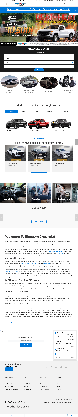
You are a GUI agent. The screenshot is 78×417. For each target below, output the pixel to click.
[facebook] (51, 367)
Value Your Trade (44, 386)
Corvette (53, 265)
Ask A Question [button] (11, 322)
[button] (30, 44)
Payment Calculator (44, 389)
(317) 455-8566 (70, 336)
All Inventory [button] (53, 4)
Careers (59, 389)
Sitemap (59, 402)
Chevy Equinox (35, 263)
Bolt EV (61, 266)
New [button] (38, 4)
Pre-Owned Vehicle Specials (11, 389)
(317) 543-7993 (70, 334)
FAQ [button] (9, 369)
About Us (59, 381)
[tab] (11, 111)
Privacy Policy (44, 402)
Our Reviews (60, 386)
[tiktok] (61, 367)
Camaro (48, 265)
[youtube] (66, 367)
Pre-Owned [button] (44, 4)
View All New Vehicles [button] (39, 138)
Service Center (26, 381)
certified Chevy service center (55, 251)
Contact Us (59, 383)
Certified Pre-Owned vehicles (11, 271)
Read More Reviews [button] (39, 221)
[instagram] (56, 367)
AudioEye (70, 402)
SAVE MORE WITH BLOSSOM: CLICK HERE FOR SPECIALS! (38, 9)
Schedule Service (27, 383)
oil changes (13, 288)
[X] (46, 367)
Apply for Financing (44, 383)
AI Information (69, 405)
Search (39, 69)
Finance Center (43, 381)
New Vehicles (8, 381)
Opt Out (49, 402)
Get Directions (26, 344)
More (59, 4)
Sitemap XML (65, 402)
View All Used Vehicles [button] (39, 174)
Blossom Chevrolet (68, 399)
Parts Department (27, 389)
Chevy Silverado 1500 (25, 263)
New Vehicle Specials (10, 383)
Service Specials (26, 386)
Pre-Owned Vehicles (9, 386)
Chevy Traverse (46, 263)
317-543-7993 (14, 366)
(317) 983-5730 (70, 339)
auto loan (61, 253)
